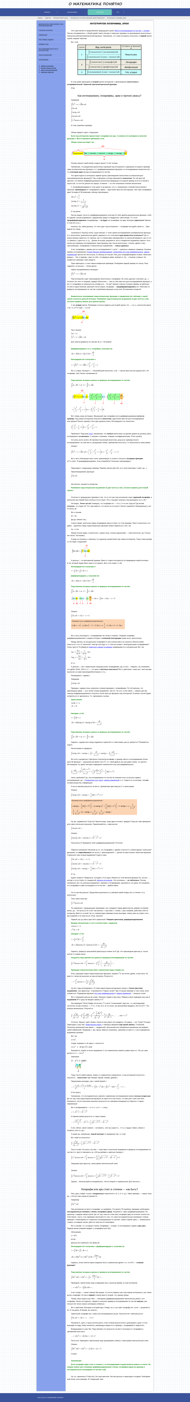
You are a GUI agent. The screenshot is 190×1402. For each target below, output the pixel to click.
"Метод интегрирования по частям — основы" (132, 31)
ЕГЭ (118, 12)
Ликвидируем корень (94, 1025)
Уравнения (43, 35)
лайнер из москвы (47, 66)
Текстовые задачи (46, 40)
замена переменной (111, 780)
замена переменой (123, 993)
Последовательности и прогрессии (48, 49)
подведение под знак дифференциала (128, 252)
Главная (47, 12)
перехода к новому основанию (100, 647)
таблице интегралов (104, 880)
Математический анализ (60, 18)
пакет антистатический (49, 70)
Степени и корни (46, 30)
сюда (91, 434)
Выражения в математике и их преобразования (51, 25)
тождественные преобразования (99, 252)
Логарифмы (43, 60)
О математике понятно (54, 1397)
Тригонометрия (45, 55)
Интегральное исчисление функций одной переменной (87, 18)
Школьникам (72, 12)
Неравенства (44, 44)
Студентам (100, 12)
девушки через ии (47, 72)
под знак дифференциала (104, 993)
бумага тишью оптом (48, 68)
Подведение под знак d (94, 780)
